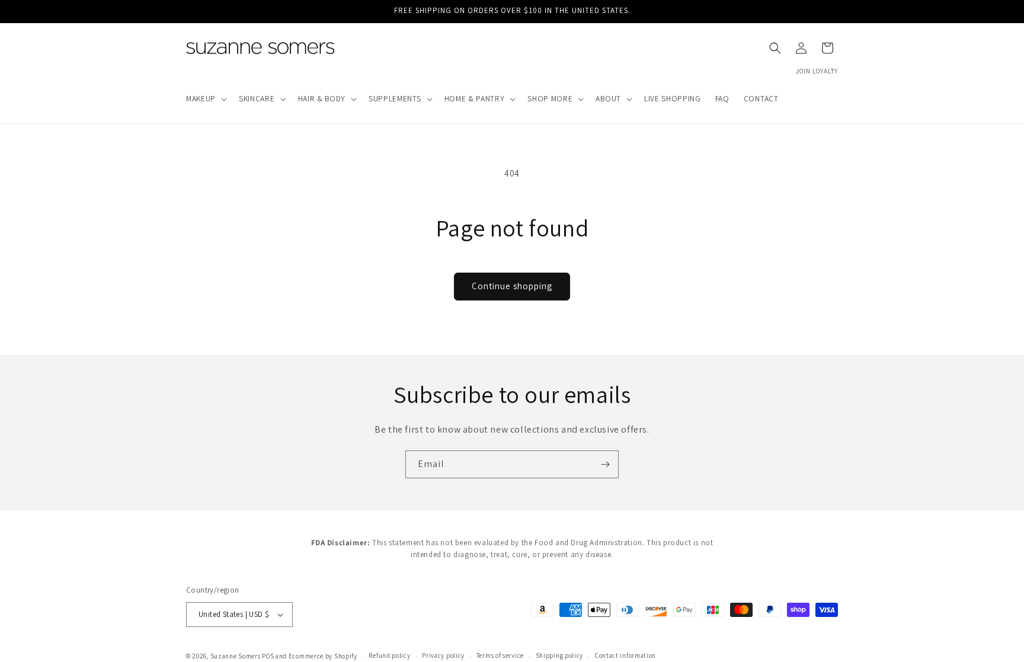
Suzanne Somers (235, 656)
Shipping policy (560, 655)
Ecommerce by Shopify (323, 656)
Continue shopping (512, 286)
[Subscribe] (605, 464)
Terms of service (500, 655)
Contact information (625, 655)
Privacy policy (443, 655)
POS (268, 656)
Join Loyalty (817, 71)
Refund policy (389, 655)
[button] (205, 99)
